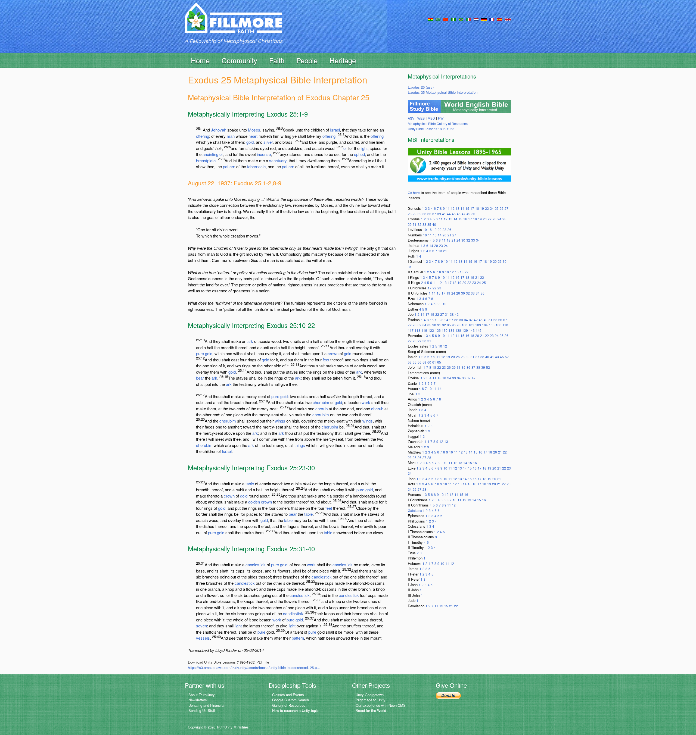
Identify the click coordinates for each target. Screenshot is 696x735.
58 (424, 362)
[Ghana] (430, 19)
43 (497, 356)
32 (419, 213)
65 (495, 319)
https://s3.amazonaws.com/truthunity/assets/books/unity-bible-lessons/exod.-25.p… (254, 667)
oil (345, 148)
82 (419, 325)
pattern (229, 166)
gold (250, 142)
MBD (431, 118)
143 (472, 330)
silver (268, 142)
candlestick (256, 564)
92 (444, 325)
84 (424, 325)
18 (477, 208)
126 (438, 330)
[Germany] (484, 19)
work (366, 402)
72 (410, 325)
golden (254, 502)
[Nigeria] (453, 19)
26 (502, 208)
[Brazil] (461, 19)
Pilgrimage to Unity (371, 699)
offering (202, 136)
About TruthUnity (201, 694)
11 (448, 208)
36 (482, 293)
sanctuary (278, 160)
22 (487, 208)
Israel (335, 130)
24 (492, 208)
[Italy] (468, 19)
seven (201, 625)
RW (440, 118)
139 (465, 330)
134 (451, 330)
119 (424, 330)
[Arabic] (438, 19)
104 (485, 325)
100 (464, 325)
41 (444, 213)
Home (200, 60)
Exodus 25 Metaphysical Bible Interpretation (442, 92)
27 (506, 208)
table (250, 483)
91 (439, 325)
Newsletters (197, 699)
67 (505, 319)
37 (434, 213)
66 (500, 319)
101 (471, 325)
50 (473, 213)
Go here (414, 192)
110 (505, 325)
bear (200, 378)
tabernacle (256, 166)
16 (465, 219)
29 (415, 213)
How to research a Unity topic (295, 710)
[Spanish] (499, 19)
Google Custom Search (290, 699)
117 (411, 330)
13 (457, 208)
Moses (254, 130)
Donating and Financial (206, 705)
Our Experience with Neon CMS (381, 705)
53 (410, 362)
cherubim (321, 402)
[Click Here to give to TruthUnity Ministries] (448, 695)
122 (431, 330)
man (231, 136)
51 (490, 319)
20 (485, 219)
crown (333, 353)
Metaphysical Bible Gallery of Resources (438, 123)
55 (415, 362)
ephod (359, 154)
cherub (321, 408)
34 (478, 240)
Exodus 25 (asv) (421, 87)
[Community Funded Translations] (508, 19)
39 (439, 213)
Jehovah (218, 130)
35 (429, 213)
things (299, 445)
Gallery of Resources (288, 705)
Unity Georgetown (370, 694)
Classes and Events (288, 694)
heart (252, 136)
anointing (210, 154)
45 (454, 213)
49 (468, 213)
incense (264, 154)
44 (449, 213)
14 (462, 208)
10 (425, 229)
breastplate (206, 160)
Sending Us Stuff (201, 710)
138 (458, 330)
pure (200, 353)
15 (467, 208)
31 (415, 224)
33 (424, 213)
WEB (421, 118)
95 (449, 325)
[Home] (233, 22)
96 (454, 325)
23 (494, 219)
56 (419, 362)
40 (434, 224)
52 (507, 356)
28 (410, 213)
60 (429, 362)
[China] (445, 19)
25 (497, 208)
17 (472, 208)
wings (280, 421)
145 (478, 330)
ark (250, 341)
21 (449, 235)
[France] (491, 19)
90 (434, 325)
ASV (411, 118)
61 (434, 362)
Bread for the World (371, 710)
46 (459, 213)
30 (463, 240)
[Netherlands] (476, 19)
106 (498, 325)
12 (453, 208)
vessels (203, 638)
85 (429, 325)
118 (417, 330)
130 (445, 330)
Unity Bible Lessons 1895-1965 (431, 128)
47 (463, 213)
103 (478, 325)
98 (459, 325)
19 (482, 208)
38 (452, 314)
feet (326, 359)
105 (492, 325)
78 (415, 325)
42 (457, 314)
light (364, 148)
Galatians (415, 510)
